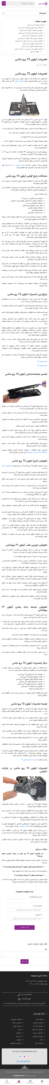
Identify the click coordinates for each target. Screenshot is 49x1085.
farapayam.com (18, 1076)
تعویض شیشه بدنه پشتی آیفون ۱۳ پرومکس (29, 41)
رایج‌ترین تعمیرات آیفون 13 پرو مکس (31, 30)
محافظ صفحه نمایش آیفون (37, 452)
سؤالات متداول (34, 52)
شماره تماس (37, 906)
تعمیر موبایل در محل (17, 165)
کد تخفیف (38, 915)
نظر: (46, 949)
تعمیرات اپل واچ (16, 1019)
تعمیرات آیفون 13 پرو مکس (35, 25)
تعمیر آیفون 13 (42, 361)
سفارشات (18, 1033)
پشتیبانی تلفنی (16, 1023)
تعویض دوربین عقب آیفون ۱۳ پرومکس (30, 38)
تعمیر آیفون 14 (42, 365)
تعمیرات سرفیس (38, 1036)
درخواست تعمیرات (15, 1043)
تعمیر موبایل (24, 826)
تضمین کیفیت (17, 1026)
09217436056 (26, 999)
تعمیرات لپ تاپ (38, 1033)
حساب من (7, 1083)
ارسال (19, 1029)
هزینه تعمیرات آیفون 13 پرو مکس (32, 46)
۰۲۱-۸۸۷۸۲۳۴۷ (26, 995)
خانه (42, 1083)
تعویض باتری (6, 466)
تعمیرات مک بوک (37, 1029)
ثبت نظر (24, 961)
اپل (15, 299)
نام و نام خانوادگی (35, 897)
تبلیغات (19, 1040)
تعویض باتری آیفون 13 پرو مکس (32, 36)
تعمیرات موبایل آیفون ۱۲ (29, 760)
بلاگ (41, 1040)
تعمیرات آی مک (38, 1026)
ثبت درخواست (24, 927)
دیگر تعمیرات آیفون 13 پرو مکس (32, 44)
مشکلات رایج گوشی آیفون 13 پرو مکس (30, 28)
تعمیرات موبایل (38, 1023)
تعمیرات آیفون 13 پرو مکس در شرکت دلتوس (28, 49)
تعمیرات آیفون (19, 81)
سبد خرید (18, 1082)
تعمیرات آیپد (39, 1043)
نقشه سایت (39, 1019)
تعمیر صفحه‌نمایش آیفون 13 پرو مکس (30, 33)
